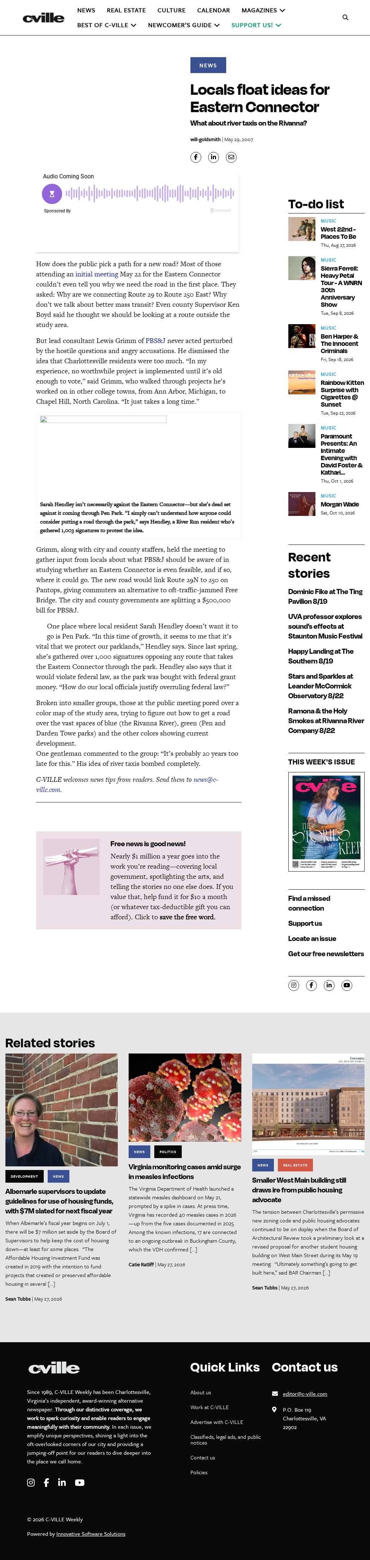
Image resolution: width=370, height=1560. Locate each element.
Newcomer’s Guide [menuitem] (180, 24)
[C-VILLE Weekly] (47, 17)
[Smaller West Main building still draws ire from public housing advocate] (308, 1103)
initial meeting (96, 274)
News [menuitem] (86, 9)
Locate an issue (312, 938)
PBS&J (156, 341)
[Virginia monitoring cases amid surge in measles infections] (185, 1097)
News (208, 65)
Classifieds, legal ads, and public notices (225, 1439)
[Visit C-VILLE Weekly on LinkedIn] (63, 1483)
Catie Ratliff (141, 1264)
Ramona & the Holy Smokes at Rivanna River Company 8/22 (326, 720)
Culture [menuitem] (172, 9)
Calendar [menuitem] (213, 9)
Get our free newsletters (326, 953)
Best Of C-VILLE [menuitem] (102, 24)
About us (200, 1392)
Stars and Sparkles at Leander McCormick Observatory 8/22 (320, 685)
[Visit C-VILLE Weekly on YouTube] (80, 1483)
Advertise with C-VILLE (216, 1422)
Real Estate (295, 1164)
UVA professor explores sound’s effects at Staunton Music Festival (325, 626)
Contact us (202, 1457)
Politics (168, 1151)
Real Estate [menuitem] (126, 9)
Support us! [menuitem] (252, 24)
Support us (305, 923)
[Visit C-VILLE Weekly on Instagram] (31, 1483)
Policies (198, 1472)
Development (24, 1176)
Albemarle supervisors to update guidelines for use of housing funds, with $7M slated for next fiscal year (59, 1201)
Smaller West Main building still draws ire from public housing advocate (299, 1189)
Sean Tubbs (18, 1298)
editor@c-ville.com (305, 1394)
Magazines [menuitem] (259, 9)
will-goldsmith (205, 139)
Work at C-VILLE (209, 1407)
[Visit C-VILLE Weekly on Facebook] (47, 1483)
